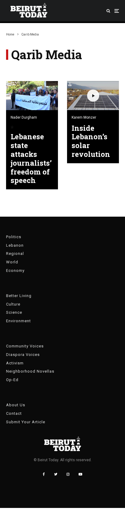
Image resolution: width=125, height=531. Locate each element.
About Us (15, 405)
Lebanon (15, 245)
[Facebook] (43, 474)
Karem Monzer (84, 117)
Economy (15, 270)
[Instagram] (68, 474)
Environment (18, 321)
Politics (13, 237)
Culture (13, 304)
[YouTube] (80, 474)
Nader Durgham (24, 117)
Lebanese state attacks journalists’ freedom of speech (31, 158)
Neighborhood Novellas (30, 371)
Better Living (19, 295)
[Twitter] (55, 474)
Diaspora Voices (23, 354)
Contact (14, 413)
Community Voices (25, 346)
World (12, 262)
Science (14, 312)
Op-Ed (12, 379)
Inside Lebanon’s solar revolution (91, 141)
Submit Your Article (25, 422)
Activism (15, 363)
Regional (15, 253)
